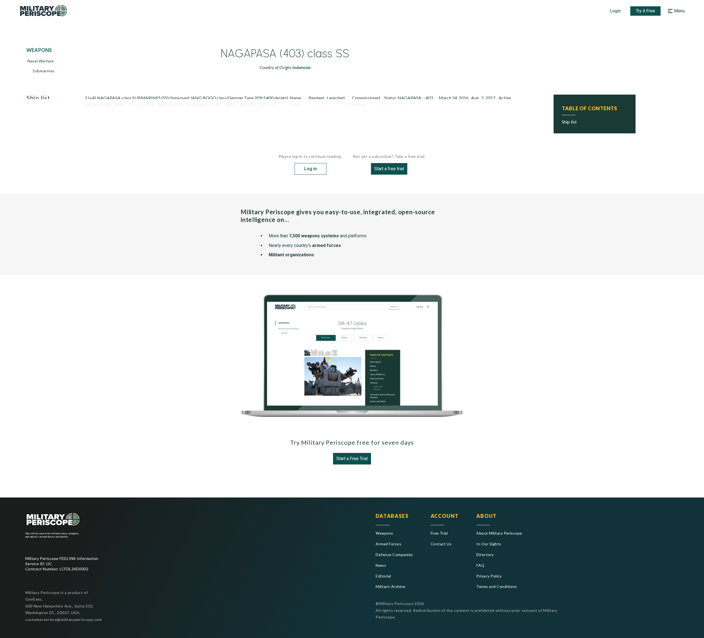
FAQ (480, 565)
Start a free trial (389, 168)
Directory (485, 554)
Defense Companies (394, 554)
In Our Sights (488, 543)
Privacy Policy (489, 576)
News (381, 565)
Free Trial (439, 533)
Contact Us (441, 543)
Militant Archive (390, 586)
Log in (310, 168)
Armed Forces (388, 543)
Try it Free (645, 10)
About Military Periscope (499, 533)
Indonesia (301, 67)
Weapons (384, 533)
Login (615, 10)
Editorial (383, 576)
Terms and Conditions (496, 586)
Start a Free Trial (352, 458)
